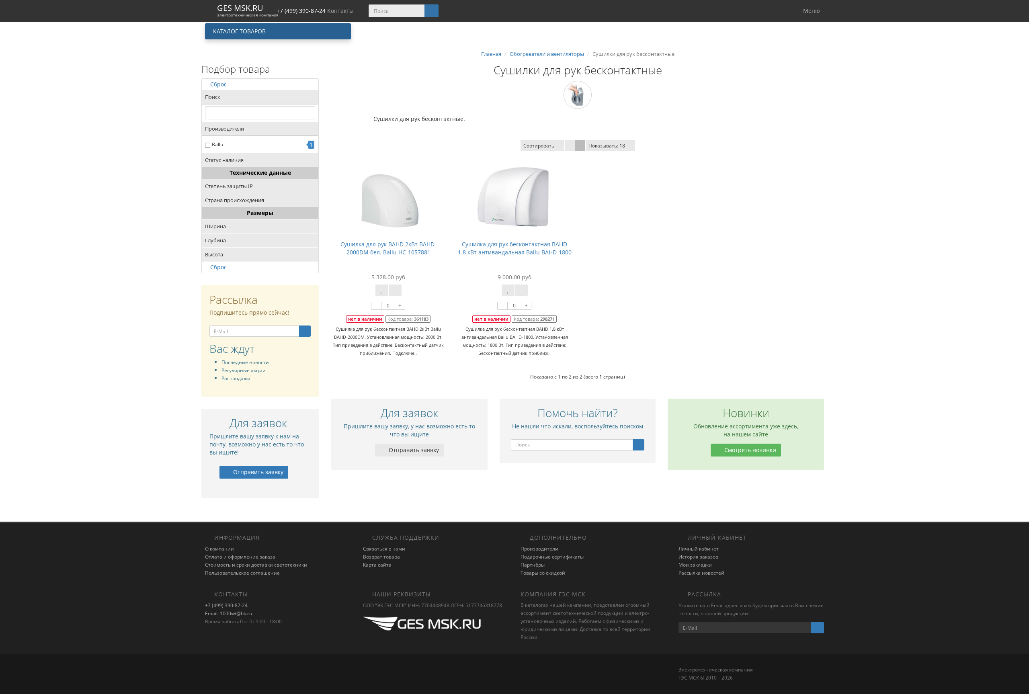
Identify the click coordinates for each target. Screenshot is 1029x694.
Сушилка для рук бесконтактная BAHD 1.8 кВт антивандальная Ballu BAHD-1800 (515, 248)
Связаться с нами (384, 548)
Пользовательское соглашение (242, 572)
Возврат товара (381, 556)
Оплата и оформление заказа (240, 556)
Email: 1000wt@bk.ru (228, 613)
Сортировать (538, 145)
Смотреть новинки (749, 450)
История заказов (698, 556)
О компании (219, 548)
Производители (539, 548)
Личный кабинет (698, 548)
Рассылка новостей (701, 572)
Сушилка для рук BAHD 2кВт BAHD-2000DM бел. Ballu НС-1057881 (388, 248)
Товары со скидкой (543, 572)
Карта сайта (377, 564)
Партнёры (533, 564)
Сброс (218, 84)
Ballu (217, 144)
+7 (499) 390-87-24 (226, 605)
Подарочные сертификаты (552, 556)
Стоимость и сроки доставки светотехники (256, 564)
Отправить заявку (257, 472)
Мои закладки (695, 564)
